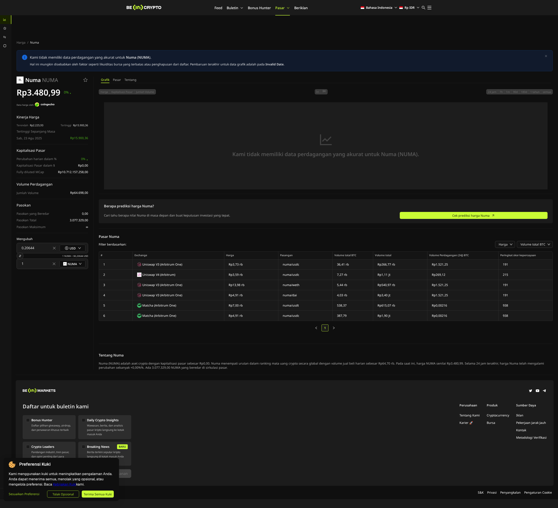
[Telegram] (544, 391)
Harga (21, 42)
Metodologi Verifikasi (531, 437)
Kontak (521, 430)
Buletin (232, 7)
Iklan (519, 415)
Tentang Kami (469, 415)
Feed (218, 7)
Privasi (492, 492)
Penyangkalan (510, 492)
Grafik (105, 80)
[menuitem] (5, 19)
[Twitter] (530, 391)
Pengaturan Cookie (538, 492)
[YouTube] (537, 391)
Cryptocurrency (498, 415)
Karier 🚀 (466, 423)
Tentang (130, 80)
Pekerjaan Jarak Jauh (531, 423)
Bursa (491, 423)
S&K (481, 492)
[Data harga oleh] (44, 105)
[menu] (5, 32)
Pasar (280, 7)
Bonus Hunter (259, 7)
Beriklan (301, 7)
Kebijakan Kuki (64, 484)
